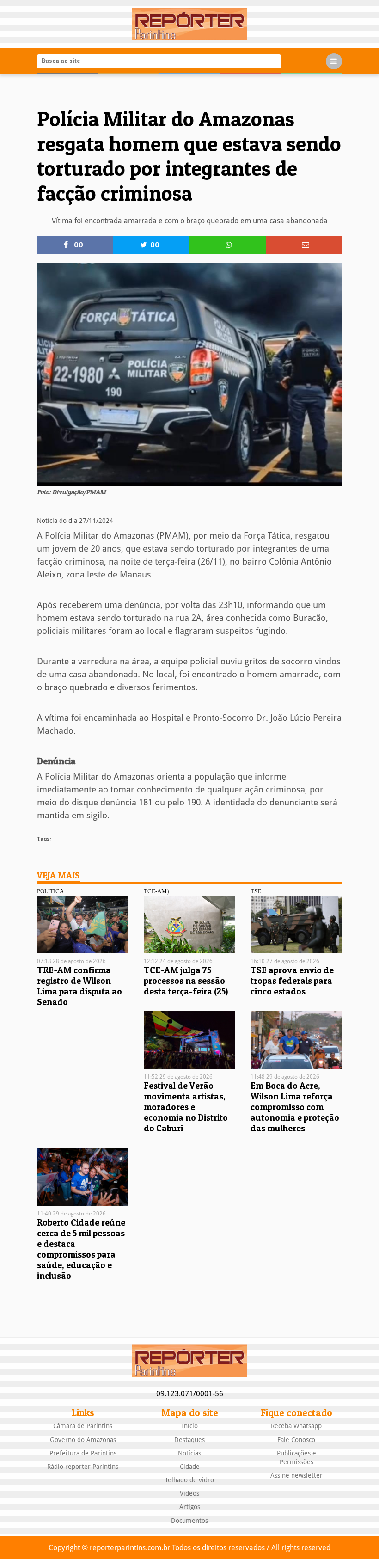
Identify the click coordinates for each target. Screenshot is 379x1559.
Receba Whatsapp (296, 1426)
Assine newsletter (296, 1475)
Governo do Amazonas (83, 1439)
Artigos (189, 1506)
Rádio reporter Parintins (82, 1466)
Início (190, 1426)
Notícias (189, 1453)
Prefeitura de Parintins (82, 1453)
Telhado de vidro (189, 1480)
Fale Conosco (296, 1439)
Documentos (189, 1520)
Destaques (189, 1439)
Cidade (190, 1466)
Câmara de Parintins (82, 1426)
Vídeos (189, 1493)
